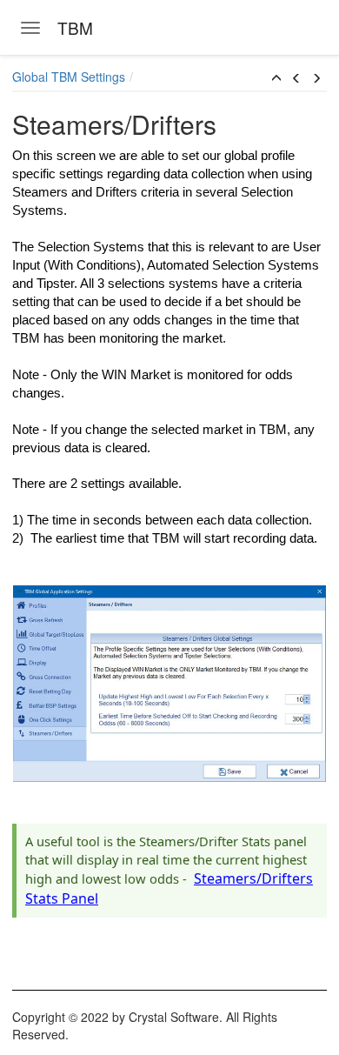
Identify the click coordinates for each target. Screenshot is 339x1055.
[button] (276, 78)
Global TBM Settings (68, 76)
